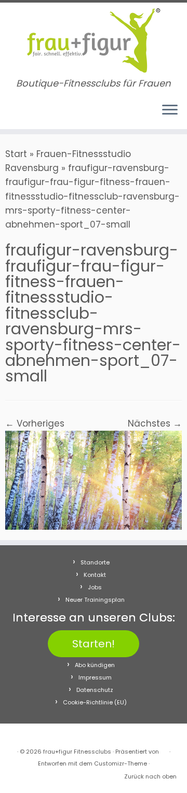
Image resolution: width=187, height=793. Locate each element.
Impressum (95, 677)
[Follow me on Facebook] (12, 114)
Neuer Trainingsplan (95, 600)
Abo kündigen (95, 665)
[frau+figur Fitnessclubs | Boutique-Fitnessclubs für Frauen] (93, 40)
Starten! (93, 643)
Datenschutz (94, 690)
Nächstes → (155, 423)
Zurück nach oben (150, 776)
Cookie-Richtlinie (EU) (95, 702)
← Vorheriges (34, 423)
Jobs (95, 587)
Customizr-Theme (120, 763)
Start (16, 154)
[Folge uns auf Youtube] (31, 114)
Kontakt (95, 575)
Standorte (95, 562)
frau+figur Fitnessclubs (77, 751)
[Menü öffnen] (170, 110)
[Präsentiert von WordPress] (164, 749)
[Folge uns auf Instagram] (21, 114)
